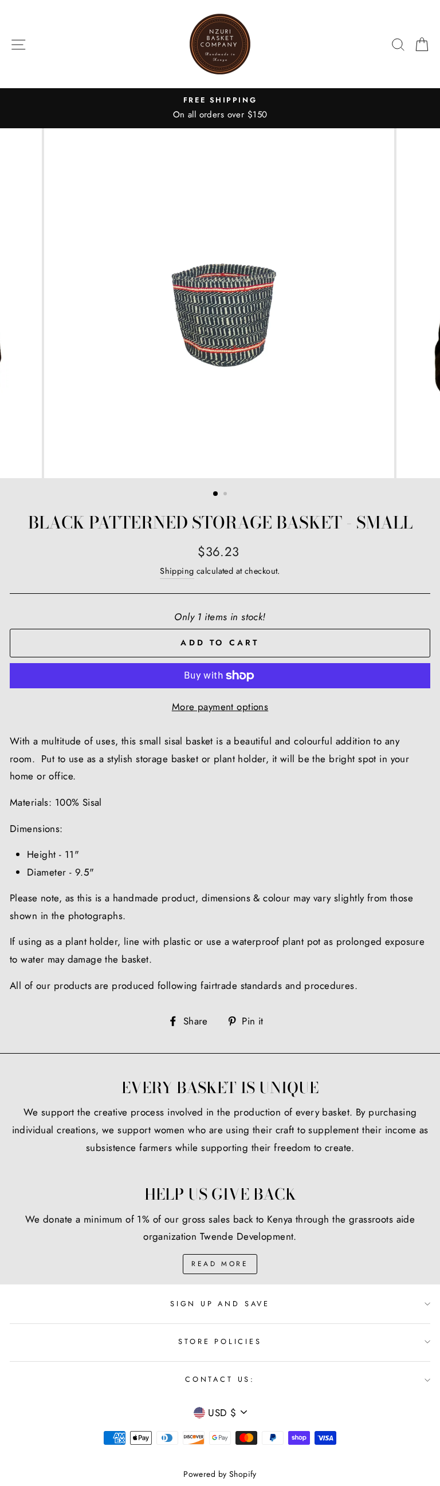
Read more (219, 1264)
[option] (220, 108)
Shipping (177, 571)
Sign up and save (220, 1303)
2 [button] (226, 495)
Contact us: (220, 1379)
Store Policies (220, 1341)
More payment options (220, 707)
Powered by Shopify (220, 1474)
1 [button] (216, 494)
